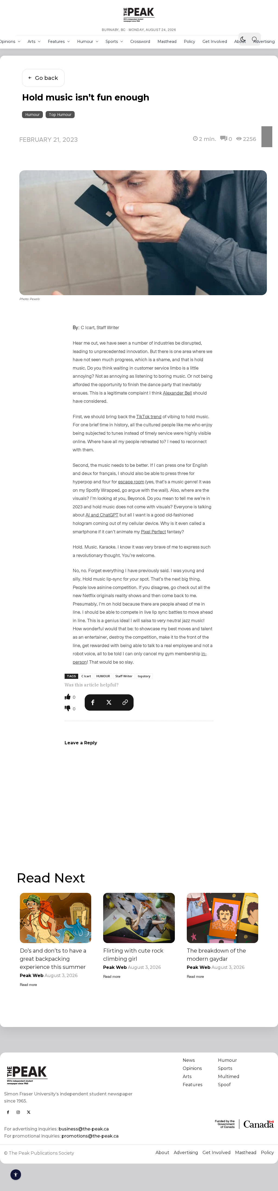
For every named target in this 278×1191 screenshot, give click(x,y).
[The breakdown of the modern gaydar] (222, 918)
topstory (144, 676)
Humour (32, 114)
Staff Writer (123, 676)
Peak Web (31, 975)
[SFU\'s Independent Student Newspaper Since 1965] (69, 1075)
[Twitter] (109, 702)
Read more (28, 984)
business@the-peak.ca (84, 1129)
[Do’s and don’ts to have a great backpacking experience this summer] (55, 918)
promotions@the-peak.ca (90, 1136)
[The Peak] (139, 14)
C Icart (86, 676)
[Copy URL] (125, 702)
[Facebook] (93, 702)
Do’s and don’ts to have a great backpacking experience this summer (53, 958)
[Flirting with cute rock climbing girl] (139, 918)
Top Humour (60, 114)
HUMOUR (103, 676)
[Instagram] (18, 1112)
